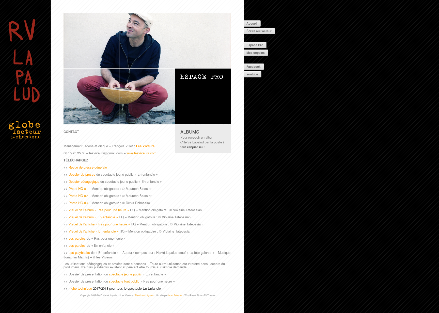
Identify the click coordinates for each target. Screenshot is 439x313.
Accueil (251, 23)
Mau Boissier (175, 295)
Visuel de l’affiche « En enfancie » (94, 231)
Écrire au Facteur (259, 31)
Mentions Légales (144, 295)
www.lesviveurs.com (141, 153)
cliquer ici (195, 146)
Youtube (252, 74)
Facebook (253, 66)
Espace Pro (254, 45)
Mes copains (255, 52)
